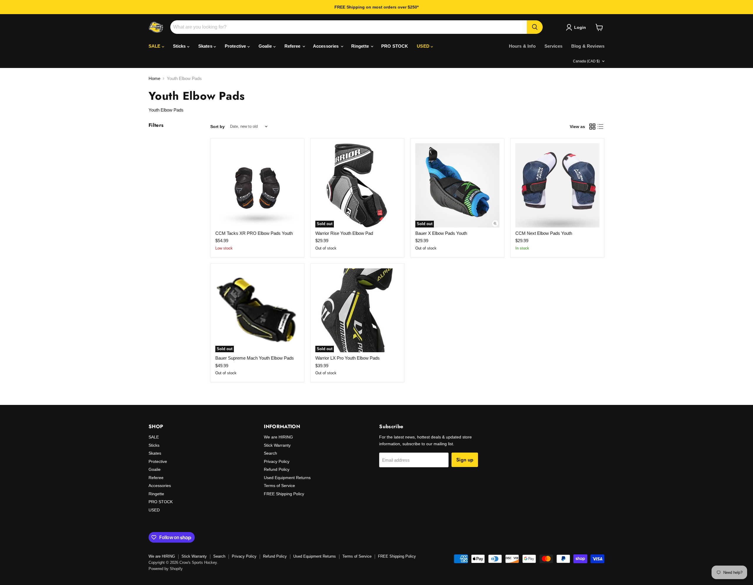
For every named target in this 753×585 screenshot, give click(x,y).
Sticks (180, 46)
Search (270, 453)
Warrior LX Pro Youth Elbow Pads (347, 357)
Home (154, 78)
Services (553, 46)
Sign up (464, 459)
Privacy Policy (276, 461)
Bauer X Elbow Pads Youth (441, 233)
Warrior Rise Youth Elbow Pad (344, 233)
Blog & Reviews (587, 46)
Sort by (217, 126)
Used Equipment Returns (287, 477)
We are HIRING (278, 437)
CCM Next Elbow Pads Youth (543, 233)
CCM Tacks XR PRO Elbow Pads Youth (254, 233)
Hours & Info (522, 46)
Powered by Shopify (166, 568)
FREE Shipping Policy (284, 493)
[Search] (535, 27)
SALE (155, 46)
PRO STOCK (394, 46)
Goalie (266, 46)
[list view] (601, 126)
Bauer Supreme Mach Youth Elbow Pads (254, 357)
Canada (586, 61)
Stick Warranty (277, 445)
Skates (206, 46)
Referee (293, 46)
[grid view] (592, 126)
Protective (236, 46)
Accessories (326, 46)
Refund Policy (276, 469)
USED (424, 46)
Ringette (360, 46)
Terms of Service (279, 485)
